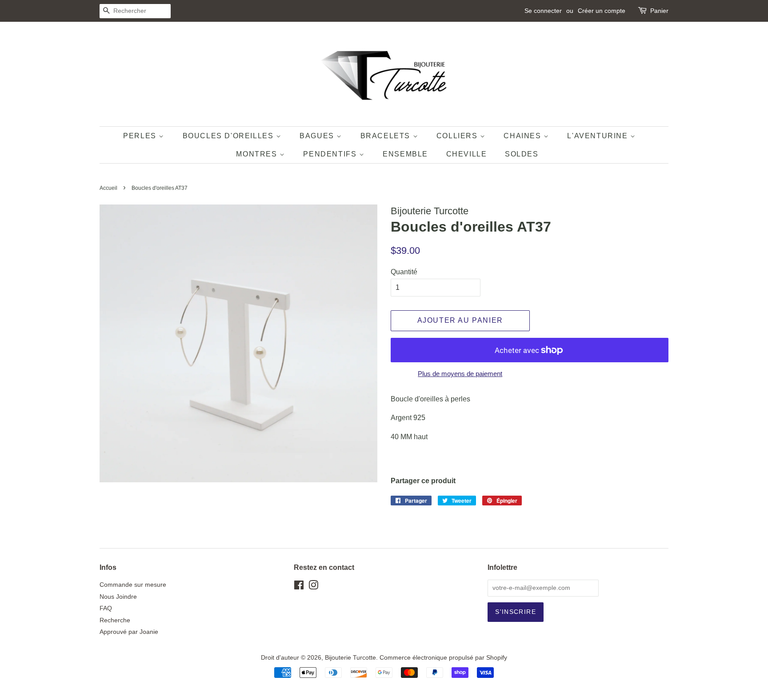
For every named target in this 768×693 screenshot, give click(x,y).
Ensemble (405, 154)
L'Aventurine (598, 136)
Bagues (318, 136)
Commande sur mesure (133, 584)
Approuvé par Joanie (129, 632)
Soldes (522, 154)
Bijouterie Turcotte (350, 657)
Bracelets (386, 136)
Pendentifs (331, 154)
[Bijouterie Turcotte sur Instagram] (313, 587)
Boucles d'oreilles (229, 136)
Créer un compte (601, 10)
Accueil (108, 188)
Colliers (458, 136)
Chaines (524, 136)
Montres (258, 154)
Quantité (404, 272)
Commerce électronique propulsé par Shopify (443, 657)
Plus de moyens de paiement (460, 373)
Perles (141, 136)
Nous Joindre (118, 596)
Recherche (115, 620)
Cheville (466, 154)
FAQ (106, 608)
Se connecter (543, 10)
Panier (659, 10)
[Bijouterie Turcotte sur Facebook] (299, 587)
